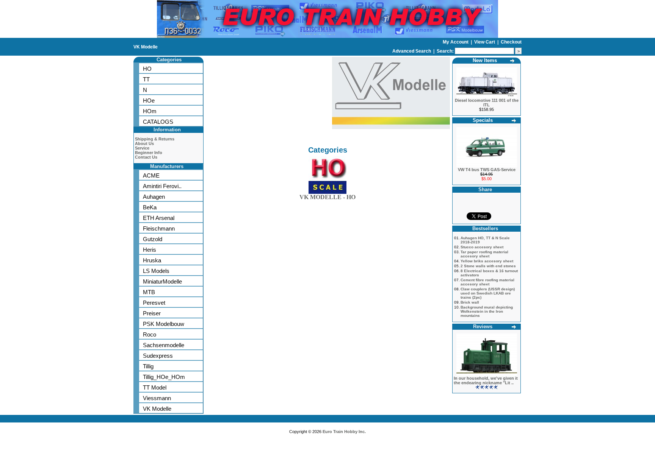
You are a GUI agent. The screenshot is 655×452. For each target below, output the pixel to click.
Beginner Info (148, 152)
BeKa (150, 207)
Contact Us (146, 157)
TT (146, 79)
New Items (485, 60)
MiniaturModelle (162, 281)
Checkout (511, 42)
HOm (150, 111)
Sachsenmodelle (163, 345)
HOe (149, 100)
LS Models (156, 271)
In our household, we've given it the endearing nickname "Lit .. (486, 380)
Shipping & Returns (154, 139)
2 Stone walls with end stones (488, 266)
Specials (483, 120)
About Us (144, 143)
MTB (149, 292)
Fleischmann (159, 228)
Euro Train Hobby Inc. (344, 431)
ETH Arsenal (158, 218)
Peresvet (154, 302)
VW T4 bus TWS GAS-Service (487, 169)
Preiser (152, 313)
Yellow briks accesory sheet (487, 261)
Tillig (148, 366)
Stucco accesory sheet (482, 247)
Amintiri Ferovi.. (162, 186)
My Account (456, 42)
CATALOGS (158, 121)
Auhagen (154, 196)
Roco (149, 334)
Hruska (152, 260)
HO (147, 68)
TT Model (154, 387)
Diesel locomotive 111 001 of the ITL (487, 102)
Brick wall (470, 302)
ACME (151, 175)
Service (142, 148)
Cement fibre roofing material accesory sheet (487, 282)
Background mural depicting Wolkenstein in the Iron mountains (487, 311)
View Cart (485, 42)
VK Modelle (145, 47)
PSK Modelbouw (163, 324)
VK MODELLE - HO (327, 197)
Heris (149, 249)
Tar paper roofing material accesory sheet (484, 254)
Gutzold (152, 239)
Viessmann (157, 398)
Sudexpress (158, 355)
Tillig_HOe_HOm (164, 377)
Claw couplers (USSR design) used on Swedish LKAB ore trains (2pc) (488, 293)
